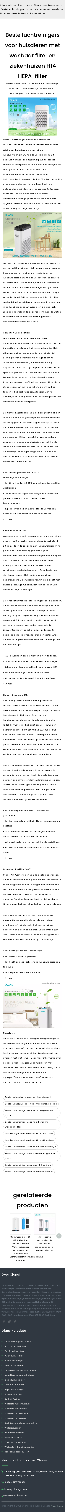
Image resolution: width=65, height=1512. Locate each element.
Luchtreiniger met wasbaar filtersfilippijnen (29, 1140)
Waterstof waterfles (15, 1418)
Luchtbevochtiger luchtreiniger (21, 1370)
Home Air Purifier (13, 1394)
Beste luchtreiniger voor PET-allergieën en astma (29, 1113)
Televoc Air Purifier (14, 1384)
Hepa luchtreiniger (14, 1389)
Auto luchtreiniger (14, 1360)
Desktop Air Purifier (14, 1365)
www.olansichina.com (15, 1495)
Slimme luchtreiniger (15, 1346)
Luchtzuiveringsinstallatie (18, 1341)
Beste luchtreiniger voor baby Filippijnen (28, 1165)
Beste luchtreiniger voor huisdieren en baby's (30, 1146)
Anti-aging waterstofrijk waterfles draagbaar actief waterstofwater (45, 1244)
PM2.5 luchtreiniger (14, 1355)
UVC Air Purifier (12, 1399)
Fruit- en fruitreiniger (15, 1442)
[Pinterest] (14, 1321)
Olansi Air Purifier (13, 874)
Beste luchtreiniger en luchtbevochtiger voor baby (30, 1156)
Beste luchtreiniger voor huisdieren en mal (29, 1171)
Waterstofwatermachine (18, 1403)
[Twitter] (9, 1321)
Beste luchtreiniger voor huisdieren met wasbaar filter (27, 1124)
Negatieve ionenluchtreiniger (20, 1375)
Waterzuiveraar (13, 1427)
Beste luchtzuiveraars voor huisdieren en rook (31, 1103)
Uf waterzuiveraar (14, 1437)
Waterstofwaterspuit (16, 1408)
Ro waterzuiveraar (14, 1432)
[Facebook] (4, 1321)
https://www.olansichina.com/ (39, 93)
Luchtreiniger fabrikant (28, 179)
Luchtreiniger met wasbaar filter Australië (29, 1133)
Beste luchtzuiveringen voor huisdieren (27, 1097)
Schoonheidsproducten (17, 1451)
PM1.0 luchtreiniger (14, 1351)
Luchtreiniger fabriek (19, 630)
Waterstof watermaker (17, 1413)
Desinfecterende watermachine (21, 1423)
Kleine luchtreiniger (14, 1379)
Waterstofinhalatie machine (19, 1447)
